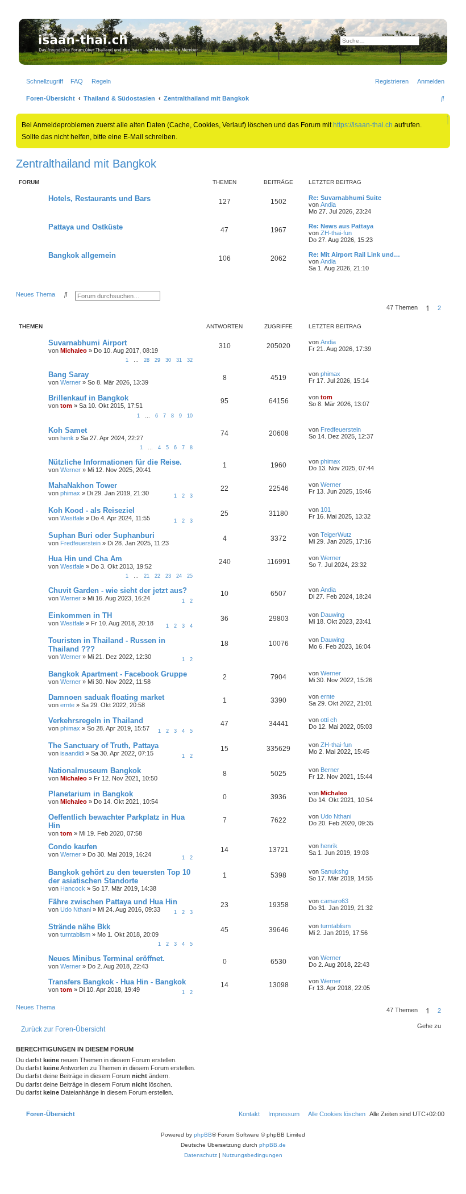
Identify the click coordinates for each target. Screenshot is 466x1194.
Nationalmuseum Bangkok (94, 770)
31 (179, 360)
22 (157, 576)
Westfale (72, 518)
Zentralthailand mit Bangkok (86, 163)
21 (146, 576)
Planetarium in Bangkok (90, 794)
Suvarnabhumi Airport (87, 343)
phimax (330, 373)
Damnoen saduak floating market (106, 697)
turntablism (75, 934)
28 (146, 360)
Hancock (72, 888)
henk (67, 438)
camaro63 (334, 900)
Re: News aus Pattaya (341, 226)
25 (190, 576)
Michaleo (73, 350)
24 (179, 576)
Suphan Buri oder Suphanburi (101, 535)
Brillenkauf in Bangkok (88, 398)
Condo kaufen (72, 846)
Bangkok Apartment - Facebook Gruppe (117, 674)
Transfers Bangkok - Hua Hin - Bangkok (117, 982)
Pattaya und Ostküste (85, 227)
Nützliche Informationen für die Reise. (115, 462)
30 (168, 360)
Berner (330, 769)
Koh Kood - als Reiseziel (91, 510)
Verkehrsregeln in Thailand (95, 720)
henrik (329, 845)
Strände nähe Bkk (79, 926)
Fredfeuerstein (341, 429)
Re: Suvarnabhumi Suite (345, 197)
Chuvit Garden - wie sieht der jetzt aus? (117, 590)
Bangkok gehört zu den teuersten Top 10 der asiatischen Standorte (119, 876)
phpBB (203, 1135)
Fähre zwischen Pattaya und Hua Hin (112, 901)
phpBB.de (272, 1145)
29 (157, 360)
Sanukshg (334, 871)
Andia (328, 204)
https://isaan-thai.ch (363, 125)
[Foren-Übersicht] (233, 42)
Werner (70, 382)
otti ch (329, 719)
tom (66, 405)
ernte (67, 705)
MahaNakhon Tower (82, 485)
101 (326, 509)
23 (168, 576)
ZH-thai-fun (336, 232)
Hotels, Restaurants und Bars (99, 198)
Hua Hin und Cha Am (85, 558)
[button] (448, 307)
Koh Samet (67, 430)
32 (190, 360)
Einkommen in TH (80, 615)
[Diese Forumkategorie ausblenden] (443, 181)
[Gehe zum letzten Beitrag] (340, 342)
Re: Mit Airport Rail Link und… (354, 254)
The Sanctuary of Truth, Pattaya (103, 745)
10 (190, 416)
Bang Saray (68, 374)
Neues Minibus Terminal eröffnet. (106, 958)
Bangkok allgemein (82, 255)
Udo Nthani (336, 816)
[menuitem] (74, 81)
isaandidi (72, 753)
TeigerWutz (336, 534)
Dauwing (332, 614)
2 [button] (439, 307)
